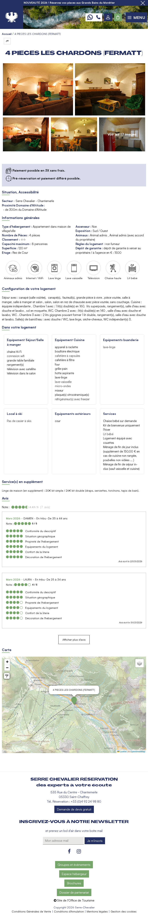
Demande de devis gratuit (74, 809)
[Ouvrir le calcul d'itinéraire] (7, 676)
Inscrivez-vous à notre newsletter (74, 821)
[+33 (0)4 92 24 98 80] (98, 17)
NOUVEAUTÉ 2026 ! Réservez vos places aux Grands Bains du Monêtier (69, 2)
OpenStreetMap (137, 751)
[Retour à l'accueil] (11, 17)
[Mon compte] (108, 17)
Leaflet (122, 751)
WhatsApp (89, 17)
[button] (118, 17)
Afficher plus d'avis (74, 639)
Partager (7, 41)
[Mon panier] (118, 17)
